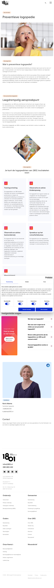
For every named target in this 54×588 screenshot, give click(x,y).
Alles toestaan (43, 309)
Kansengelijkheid (32, 511)
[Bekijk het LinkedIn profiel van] (48, 365)
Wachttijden (6, 531)
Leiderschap (6, 560)
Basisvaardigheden (8, 548)
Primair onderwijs (7, 502)
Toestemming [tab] (9, 281)
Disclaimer (30, 575)
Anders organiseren (8, 557)
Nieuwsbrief (31, 537)
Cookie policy (43, 575)
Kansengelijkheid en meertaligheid (12, 554)
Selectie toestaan (27, 309)
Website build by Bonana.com (35, 578)
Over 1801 (30, 522)
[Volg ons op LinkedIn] (8, 471)
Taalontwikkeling (32, 505)
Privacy (36, 575)
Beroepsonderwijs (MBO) (9, 508)
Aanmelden (6, 534)
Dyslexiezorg (31, 499)
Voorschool (6, 499)
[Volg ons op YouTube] (4, 471)
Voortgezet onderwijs (8, 505)
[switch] (20, 304)
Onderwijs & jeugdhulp (34, 508)
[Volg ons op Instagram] (16, 471)
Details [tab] (27, 281)
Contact (30, 534)
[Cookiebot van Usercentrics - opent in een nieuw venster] (46, 278)
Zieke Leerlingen (7, 528)
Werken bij (30, 525)
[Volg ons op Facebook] (12, 471)
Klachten (30, 531)
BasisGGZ (30, 502)
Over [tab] (44, 281)
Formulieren (31, 528)
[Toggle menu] (50, 3)
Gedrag (5, 551)
